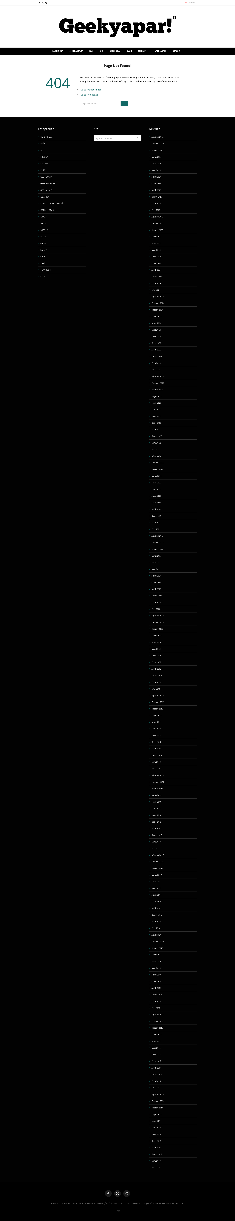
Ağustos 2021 (157, 536)
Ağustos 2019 (157, 695)
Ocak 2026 (156, 183)
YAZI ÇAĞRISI (160, 51)
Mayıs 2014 (156, 1114)
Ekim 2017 (156, 841)
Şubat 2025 (156, 256)
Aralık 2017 (156, 828)
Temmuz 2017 (157, 861)
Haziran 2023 (157, 389)
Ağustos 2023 (157, 376)
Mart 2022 (156, 489)
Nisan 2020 (156, 642)
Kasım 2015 (156, 994)
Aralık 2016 (156, 908)
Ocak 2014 (156, 1141)
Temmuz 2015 (157, 1021)
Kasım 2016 (156, 915)
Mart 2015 (156, 1048)
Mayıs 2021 (156, 556)
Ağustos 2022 (157, 456)
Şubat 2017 (156, 895)
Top (118, 1211)
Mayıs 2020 (156, 635)
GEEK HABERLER (76, 51)
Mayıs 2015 (156, 1034)
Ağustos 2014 (157, 1094)
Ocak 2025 (156, 263)
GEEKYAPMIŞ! (46, 190)
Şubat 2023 (156, 416)
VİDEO (43, 276)
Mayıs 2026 (156, 157)
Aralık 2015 (156, 988)
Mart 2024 (156, 330)
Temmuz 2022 (157, 462)
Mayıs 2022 (156, 476)
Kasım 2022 (156, 436)
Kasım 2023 (156, 356)
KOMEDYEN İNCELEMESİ (51, 203)
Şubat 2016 (156, 974)
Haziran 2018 (157, 788)
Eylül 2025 (155, 210)
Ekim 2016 (156, 921)
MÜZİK (43, 236)
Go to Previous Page (91, 89)
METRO (43, 223)
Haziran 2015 (157, 1028)
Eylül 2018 (155, 768)
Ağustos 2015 (157, 1014)
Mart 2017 (156, 888)
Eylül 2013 (155, 1167)
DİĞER (43, 143)
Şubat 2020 (156, 655)
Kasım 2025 (156, 197)
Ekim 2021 (156, 522)
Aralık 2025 (156, 190)
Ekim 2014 (156, 1081)
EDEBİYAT (142, 51)
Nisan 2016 (156, 961)
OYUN (129, 51)
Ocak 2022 (156, 502)
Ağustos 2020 (157, 615)
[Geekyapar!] (117, 26)
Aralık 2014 (156, 1067)
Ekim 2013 (156, 1161)
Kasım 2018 (156, 755)
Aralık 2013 (156, 1147)
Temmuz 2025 (157, 223)
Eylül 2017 (155, 848)
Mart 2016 (156, 968)
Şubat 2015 (156, 1054)
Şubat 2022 (156, 496)
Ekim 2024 (156, 283)
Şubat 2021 (156, 575)
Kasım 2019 (156, 675)
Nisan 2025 (156, 243)
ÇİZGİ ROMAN (46, 137)
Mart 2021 (156, 569)
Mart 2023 (156, 409)
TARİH (43, 263)
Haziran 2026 (157, 150)
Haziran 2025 (157, 230)
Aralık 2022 (156, 429)
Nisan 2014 (156, 1121)
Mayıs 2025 (156, 236)
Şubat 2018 (156, 815)
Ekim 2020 (156, 602)
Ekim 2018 (156, 762)
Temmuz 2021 (157, 542)
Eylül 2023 (155, 369)
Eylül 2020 (155, 609)
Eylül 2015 (155, 1008)
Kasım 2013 (156, 1154)
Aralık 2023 (156, 349)
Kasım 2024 (156, 276)
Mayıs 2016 (156, 954)
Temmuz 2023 (157, 383)
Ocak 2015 (156, 1061)
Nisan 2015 (156, 1041)
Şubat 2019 (156, 735)
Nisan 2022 (156, 482)
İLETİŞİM (176, 51)
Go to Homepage (89, 94)
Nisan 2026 (156, 163)
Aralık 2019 (156, 669)
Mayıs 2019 (156, 715)
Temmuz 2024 (157, 303)
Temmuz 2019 (157, 702)
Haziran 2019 (157, 708)
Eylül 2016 (155, 928)
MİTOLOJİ (44, 230)
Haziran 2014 (157, 1107)
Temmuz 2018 (157, 782)
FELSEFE (44, 163)
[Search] (186, 3)
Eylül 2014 (155, 1087)
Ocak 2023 (156, 423)
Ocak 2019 (156, 742)
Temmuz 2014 (157, 1101)
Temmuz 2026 (157, 143)
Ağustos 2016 (157, 934)
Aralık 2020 (156, 589)
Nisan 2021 (156, 562)
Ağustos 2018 (157, 775)
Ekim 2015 (156, 1001)
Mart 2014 (156, 1127)
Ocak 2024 (156, 343)
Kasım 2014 (156, 1074)
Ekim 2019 (156, 682)
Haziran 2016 (157, 948)
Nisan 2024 (156, 323)
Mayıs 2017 (156, 875)
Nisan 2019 (156, 722)
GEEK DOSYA (114, 51)
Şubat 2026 (156, 176)
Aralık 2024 (156, 270)
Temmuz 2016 (157, 941)
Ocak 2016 (156, 981)
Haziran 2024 (157, 309)
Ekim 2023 (156, 363)
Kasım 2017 (156, 835)
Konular (43, 216)
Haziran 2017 (157, 868)
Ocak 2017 (156, 901)
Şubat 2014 (156, 1134)
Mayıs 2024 (156, 316)
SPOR (42, 256)
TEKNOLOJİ (45, 270)
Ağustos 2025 (157, 216)
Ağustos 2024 (157, 296)
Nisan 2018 (156, 802)
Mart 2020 (156, 649)
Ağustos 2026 (157, 137)
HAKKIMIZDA (57, 51)
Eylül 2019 (155, 689)
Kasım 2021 (156, 516)
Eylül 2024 (155, 290)
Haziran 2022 (157, 469)
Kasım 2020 (156, 595)
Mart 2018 (156, 808)
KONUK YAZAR (47, 210)
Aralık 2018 (156, 748)
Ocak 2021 (156, 582)
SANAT (43, 250)
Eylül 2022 (155, 449)
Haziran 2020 (157, 629)
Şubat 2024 (156, 336)
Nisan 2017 (156, 881)
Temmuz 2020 (157, 622)
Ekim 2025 (156, 203)
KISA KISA (44, 197)
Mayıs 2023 (156, 396)
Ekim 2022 (156, 442)
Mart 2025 (156, 250)
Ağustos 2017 (157, 855)
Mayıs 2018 (156, 795)
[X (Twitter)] (117, 1193)
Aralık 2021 (156, 509)
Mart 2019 (156, 728)
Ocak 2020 (156, 662)
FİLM (91, 51)
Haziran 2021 (157, 549)
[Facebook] (108, 1193)
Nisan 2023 (156, 403)
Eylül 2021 (155, 529)
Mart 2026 (156, 170)
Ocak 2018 (156, 822)
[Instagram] (126, 1193)
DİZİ (101, 51)
